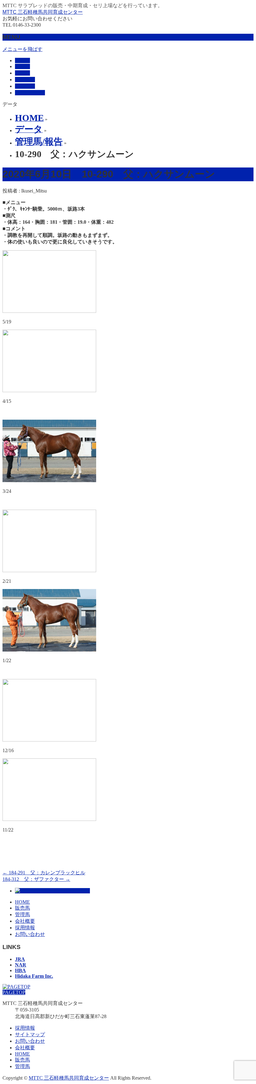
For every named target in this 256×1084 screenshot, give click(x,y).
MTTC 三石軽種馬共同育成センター (42, 12)
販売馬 (22, 908)
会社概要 (25, 921)
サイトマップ (30, 1034)
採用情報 (25, 927)
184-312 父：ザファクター (36, 879)
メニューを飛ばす (22, 49)
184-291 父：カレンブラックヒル (43, 872)
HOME (22, 902)
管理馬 (22, 914)
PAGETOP (13, 992)
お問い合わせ (30, 934)
